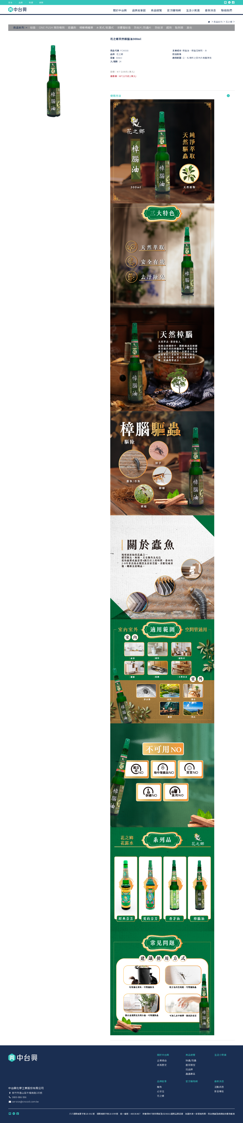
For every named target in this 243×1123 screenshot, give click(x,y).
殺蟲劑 (72, 27)
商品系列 (218, 21)
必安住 (160, 1091)
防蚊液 (159, 27)
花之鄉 (229, 21)
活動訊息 (219, 1086)
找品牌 (189, 1069)
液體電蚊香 (124, 27)
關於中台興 (120, 10)
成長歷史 (162, 1064)
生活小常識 (193, 10)
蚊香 (33, 27)
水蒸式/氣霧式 (105, 27)
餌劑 (169, 27)
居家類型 (190, 1064)
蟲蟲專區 (190, 1073)
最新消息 (210, 10)
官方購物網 (174, 10)
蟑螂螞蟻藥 (86, 27)
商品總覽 (156, 10)
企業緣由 (162, 1060)
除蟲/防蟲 (191, 1060)
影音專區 (219, 1091)
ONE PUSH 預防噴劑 (52, 27)
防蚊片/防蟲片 (143, 27)
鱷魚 (159, 1086)
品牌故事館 (139, 10)
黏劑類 (179, 27)
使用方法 (115, 96)
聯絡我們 (226, 10)
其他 (189, 27)
